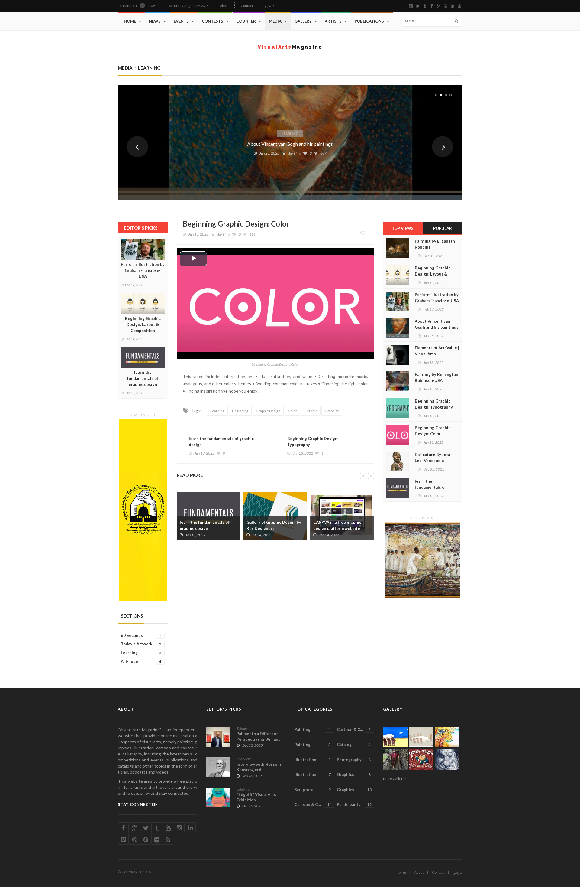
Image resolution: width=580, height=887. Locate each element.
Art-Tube (141, 661)
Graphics (353, 774)
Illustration (313, 759)
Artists (333, 21)
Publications (369, 21)
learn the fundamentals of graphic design (142, 378)
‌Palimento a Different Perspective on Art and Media (259, 739)
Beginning (240, 411)
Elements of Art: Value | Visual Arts (437, 350)
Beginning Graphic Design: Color (432, 430)
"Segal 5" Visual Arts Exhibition (256, 797)
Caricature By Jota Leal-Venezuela (432, 457)
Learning (290, 133)
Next (442, 146)
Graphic (310, 411)
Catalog (353, 744)
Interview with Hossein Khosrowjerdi (259, 767)
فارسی (269, 6)
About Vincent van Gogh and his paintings (290, 144)
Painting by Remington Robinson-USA (436, 377)
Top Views (403, 228)
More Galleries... (396, 778)
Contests (212, 21)
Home (130, 21)
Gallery (303, 21)
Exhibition (244, 789)
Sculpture (313, 789)
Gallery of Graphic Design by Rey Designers (273, 525)
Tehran (242, 728)
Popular (442, 228)
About (224, 6)
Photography (353, 759)
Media (275, 21)
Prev (137, 146)
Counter (246, 21)
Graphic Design (268, 411)
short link (294, 153)
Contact (247, 6)
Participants (354, 804)
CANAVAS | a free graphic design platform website (337, 525)
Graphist (332, 411)
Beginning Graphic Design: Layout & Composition (143, 324)
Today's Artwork (141, 643)
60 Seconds (141, 635)
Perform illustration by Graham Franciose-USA (143, 270)
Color (292, 411)
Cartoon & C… (353, 729)
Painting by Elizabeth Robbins (435, 244)
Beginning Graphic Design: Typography (312, 441)
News (155, 21)
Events (181, 21)
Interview (244, 759)
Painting (313, 729)
